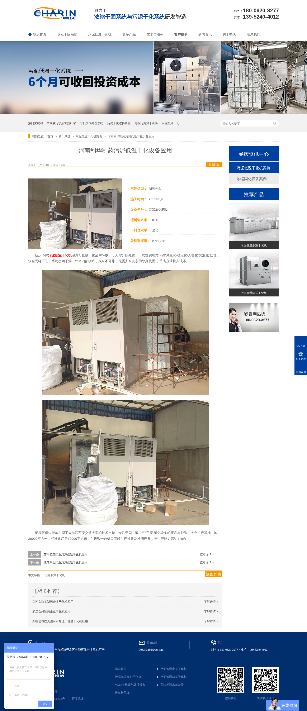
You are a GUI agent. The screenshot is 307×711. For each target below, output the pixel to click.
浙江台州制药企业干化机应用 (51, 611)
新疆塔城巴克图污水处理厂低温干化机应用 (60, 621)
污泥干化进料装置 (119, 123)
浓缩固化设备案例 (252, 178)
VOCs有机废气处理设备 (130, 684)
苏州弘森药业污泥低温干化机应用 (66, 554)
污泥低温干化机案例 (89, 136)
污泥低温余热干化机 (254, 240)
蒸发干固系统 (67, 34)
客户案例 (181, 34)
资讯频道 (65, 136)
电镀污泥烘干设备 (146, 123)
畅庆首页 (39, 34)
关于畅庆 (229, 34)
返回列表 (214, 164)
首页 (50, 136)
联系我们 (253, 34)
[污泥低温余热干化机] (254, 217)
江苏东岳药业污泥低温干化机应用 (66, 562)
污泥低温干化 (170, 123)
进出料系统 (122, 692)
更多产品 (129, 34)
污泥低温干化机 (100, 34)
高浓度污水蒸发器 (172, 684)
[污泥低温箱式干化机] (254, 265)
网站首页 (121, 669)
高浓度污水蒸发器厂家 (61, 123)
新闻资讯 (205, 34)
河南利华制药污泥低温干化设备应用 (131, 136)
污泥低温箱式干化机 (254, 288)
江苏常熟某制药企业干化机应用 (52, 601)
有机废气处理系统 (91, 123)
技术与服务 (155, 34)
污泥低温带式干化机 (173, 669)
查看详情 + (207, 554)
